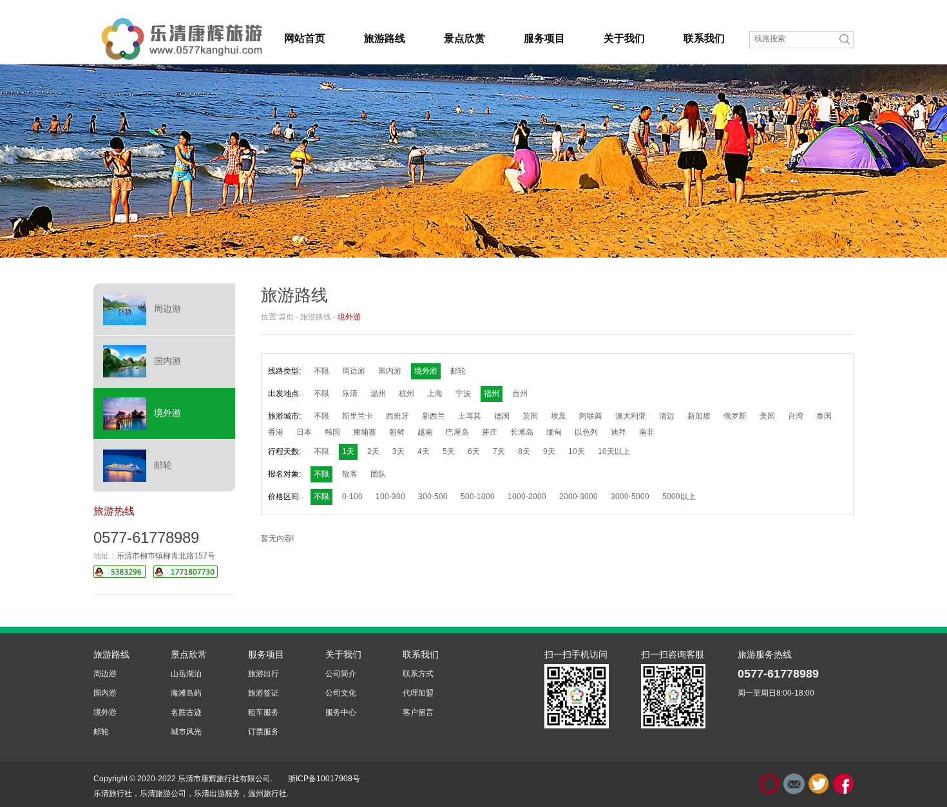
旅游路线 (315, 316)
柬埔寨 (364, 432)
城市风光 (186, 731)
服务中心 (340, 712)
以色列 (586, 432)
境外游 (167, 413)
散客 (350, 474)
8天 (524, 451)
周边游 (167, 308)
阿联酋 (590, 416)
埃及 (558, 416)
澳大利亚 (630, 416)
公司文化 (340, 693)
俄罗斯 (735, 416)
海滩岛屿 (186, 693)
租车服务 (263, 712)
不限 (321, 370)
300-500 (433, 496)
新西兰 (433, 416)
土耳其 (469, 416)
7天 (499, 451)
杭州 (406, 393)
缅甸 (554, 432)
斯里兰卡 (357, 416)
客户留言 (418, 712)
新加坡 (699, 416)
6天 (474, 451)
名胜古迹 (186, 712)
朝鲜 (397, 432)
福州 (491, 393)
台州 (520, 393)
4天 (423, 451)
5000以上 (679, 496)
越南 (425, 432)
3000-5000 (630, 496)
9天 (549, 451)
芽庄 (489, 432)
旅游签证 (263, 693)
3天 (398, 451)
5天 (449, 451)
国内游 (167, 361)
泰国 (824, 416)
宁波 (463, 393)
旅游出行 (263, 673)
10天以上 (614, 451)
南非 (647, 432)
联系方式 (418, 673)
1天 (348, 451)
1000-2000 (527, 496)
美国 (767, 416)
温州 (378, 393)
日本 (304, 432)
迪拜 (618, 432)
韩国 (332, 432)
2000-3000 (578, 496)
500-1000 (478, 496)
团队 (378, 474)
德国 (502, 416)
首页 (286, 316)
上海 (435, 393)
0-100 (352, 496)
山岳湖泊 (186, 673)
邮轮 (163, 465)
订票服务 (263, 731)
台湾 (795, 416)
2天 (373, 451)
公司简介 (340, 673)
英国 (530, 416)
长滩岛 (521, 432)
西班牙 (397, 416)
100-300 (390, 496)
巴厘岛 (457, 432)
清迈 (666, 416)
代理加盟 (418, 693)
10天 (576, 451)
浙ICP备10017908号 (324, 778)
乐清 (350, 393)
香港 (275, 432)
